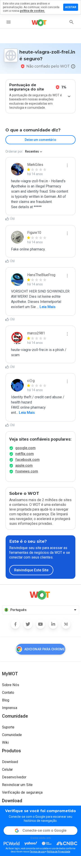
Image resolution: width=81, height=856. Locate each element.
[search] (71, 22)
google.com (25, 448)
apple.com (24, 465)
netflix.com (24, 454)
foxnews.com (26, 471)
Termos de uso (37, 851)
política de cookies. (32, 10)
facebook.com (27, 459)
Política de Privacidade (58, 851)
